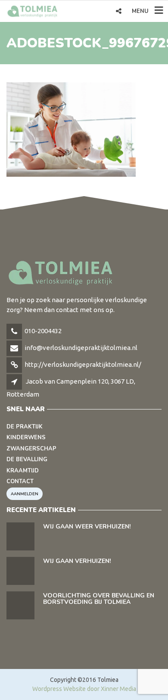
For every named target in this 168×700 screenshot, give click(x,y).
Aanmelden (24, 494)
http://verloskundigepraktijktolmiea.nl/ (83, 364)
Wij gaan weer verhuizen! (87, 526)
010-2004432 (43, 330)
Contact (20, 481)
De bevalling (26, 459)
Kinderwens (26, 437)
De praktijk (24, 427)
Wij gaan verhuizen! (77, 561)
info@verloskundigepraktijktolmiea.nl (81, 347)
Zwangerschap (31, 449)
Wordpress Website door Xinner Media (84, 688)
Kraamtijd (22, 471)
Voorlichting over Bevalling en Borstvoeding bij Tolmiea (98, 598)
